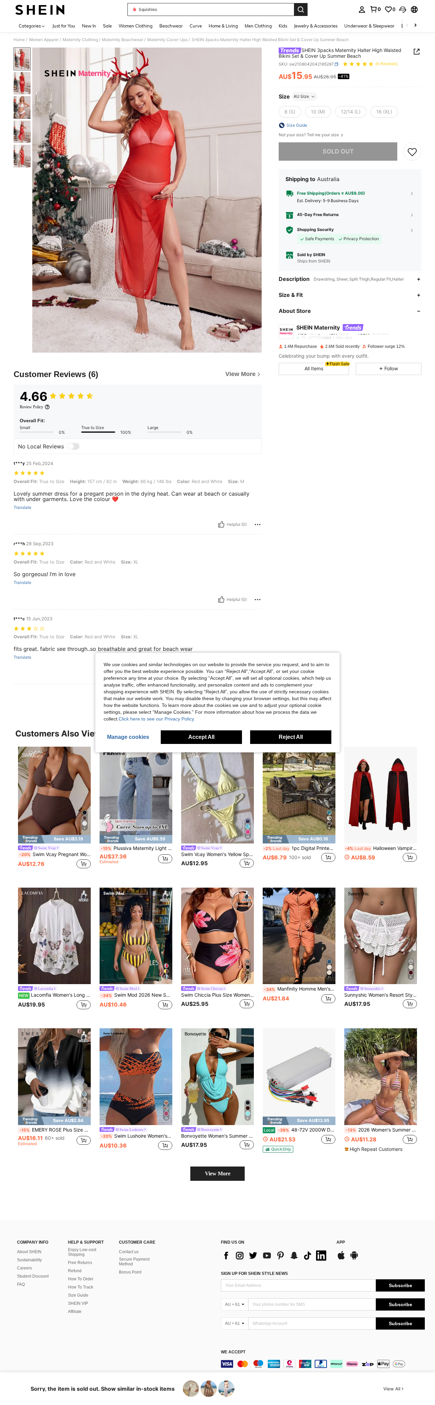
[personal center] (362, 9)
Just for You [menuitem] (63, 26)
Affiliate (75, 1311)
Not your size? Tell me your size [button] (309, 134)
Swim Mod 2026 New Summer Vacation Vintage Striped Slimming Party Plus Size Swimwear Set (136, 995)
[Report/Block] (258, 524)
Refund (75, 1270)
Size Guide (78, 1295)
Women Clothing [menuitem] (136, 26)
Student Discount (33, 1276)
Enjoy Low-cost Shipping (82, 1252)
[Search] (301, 9)
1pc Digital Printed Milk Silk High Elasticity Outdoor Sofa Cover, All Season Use (299, 848)
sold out (338, 151)
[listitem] (54, 811)
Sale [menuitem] (107, 26)
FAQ (21, 1284)
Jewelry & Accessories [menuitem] (315, 26)
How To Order (80, 1279)
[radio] (290, 112)
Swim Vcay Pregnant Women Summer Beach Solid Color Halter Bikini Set (55, 854)
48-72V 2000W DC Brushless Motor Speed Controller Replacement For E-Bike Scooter (299, 1130)
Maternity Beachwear (122, 39)
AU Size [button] (301, 96)
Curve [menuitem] (196, 26)
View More (217, 1173)
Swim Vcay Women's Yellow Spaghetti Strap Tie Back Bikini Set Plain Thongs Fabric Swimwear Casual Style (217, 854)
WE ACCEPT (233, 1352)
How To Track (80, 1287)
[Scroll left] (407, 25)
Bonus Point (130, 1272)
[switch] (73, 446)
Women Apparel (43, 39)
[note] (54, 839)
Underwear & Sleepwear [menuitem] (369, 26)
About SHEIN (29, 1251)
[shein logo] (40, 9)
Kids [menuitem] (283, 26)
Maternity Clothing (80, 39)
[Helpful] (221, 524)
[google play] (354, 1258)
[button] (403, 9)
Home (19, 39)
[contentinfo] (323, 1364)
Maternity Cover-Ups (167, 39)
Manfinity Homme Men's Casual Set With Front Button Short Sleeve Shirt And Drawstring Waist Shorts (299, 989)
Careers (24, 1268)
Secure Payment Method (134, 1261)
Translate (22, 507)
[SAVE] (412, 151)
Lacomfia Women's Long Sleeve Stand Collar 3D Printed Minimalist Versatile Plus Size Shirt (55, 995)
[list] (275, 1255)
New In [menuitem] (89, 26)
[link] (375, 9)
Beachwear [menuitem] (171, 26)
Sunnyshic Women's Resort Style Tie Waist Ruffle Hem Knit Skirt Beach (380, 995)
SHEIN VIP (78, 1303)
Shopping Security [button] (315, 229)
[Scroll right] (415, 25)
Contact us (129, 1251)
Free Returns (80, 1262)
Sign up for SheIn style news (254, 1273)
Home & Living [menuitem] (223, 26)
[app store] (341, 1258)
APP (340, 1242)
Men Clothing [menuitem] (258, 26)
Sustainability (29, 1260)
